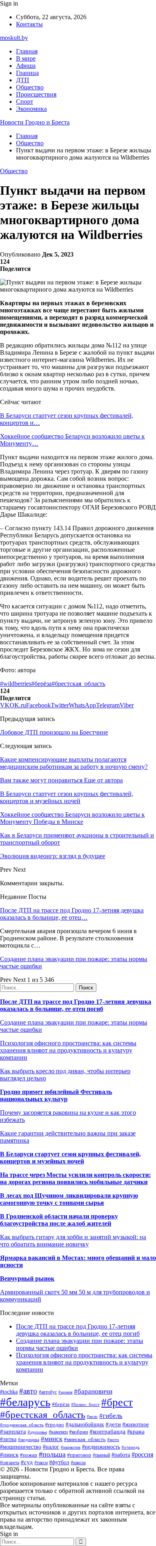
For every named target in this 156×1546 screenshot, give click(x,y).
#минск (51, 1439)
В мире (26, 58)
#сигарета (9, 1462)
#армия (65, 1392)
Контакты (29, 24)
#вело (92, 1416)
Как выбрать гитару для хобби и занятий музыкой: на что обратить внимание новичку (73, 1241)
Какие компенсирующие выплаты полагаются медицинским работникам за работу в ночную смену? (74, 763)
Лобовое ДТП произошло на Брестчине (54, 732)
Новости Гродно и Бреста (35, 122)
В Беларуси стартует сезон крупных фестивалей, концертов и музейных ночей (70, 1158)
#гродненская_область (22, 1424)
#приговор (79, 1455)
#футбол (59, 1462)
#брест (117, 1402)
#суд (27, 1462)
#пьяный (101, 1455)
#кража (135, 1432)
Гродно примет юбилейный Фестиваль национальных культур (56, 1095)
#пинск (9, 1454)
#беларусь (25, 1402)
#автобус (48, 1392)
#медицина (28, 1439)
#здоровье (37, 1432)
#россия (142, 1454)
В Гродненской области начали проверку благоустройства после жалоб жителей (59, 1220)
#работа (121, 1454)
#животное (135, 1425)
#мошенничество (20, 1446)
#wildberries (15, 683)
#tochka (9, 1391)
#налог (51, 1447)
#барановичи (93, 1391)
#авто (28, 1391)
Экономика (31, 108)
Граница (27, 72)
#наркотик (70, 1447)
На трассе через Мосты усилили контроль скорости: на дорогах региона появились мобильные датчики (75, 1178)
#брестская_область (78, 683)
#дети (113, 1424)
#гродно (54, 1425)
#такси (41, 1462)
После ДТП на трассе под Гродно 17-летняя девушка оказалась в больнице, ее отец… (72, 914)
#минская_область (85, 1439)
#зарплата (13, 1431)
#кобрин (78, 1432)
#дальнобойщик (85, 1425)
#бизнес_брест (85, 1404)
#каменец (58, 1432)
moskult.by (14, 37)
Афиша (26, 65)
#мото (113, 1439)
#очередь (131, 1447)
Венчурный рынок (27, 1278)
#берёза (41, 683)
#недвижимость (101, 1446)
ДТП (22, 80)
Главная (27, 51)
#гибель (110, 1416)
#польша (52, 1454)
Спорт (24, 101)
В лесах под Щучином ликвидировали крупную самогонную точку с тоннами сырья (69, 1199)
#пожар (28, 1455)
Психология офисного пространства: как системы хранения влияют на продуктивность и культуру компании (68, 1050)
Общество (30, 87)
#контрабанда (108, 1431)
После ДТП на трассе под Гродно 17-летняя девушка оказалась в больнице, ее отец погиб (75, 1005)
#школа (78, 1462)
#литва (8, 1439)
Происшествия (36, 94)
